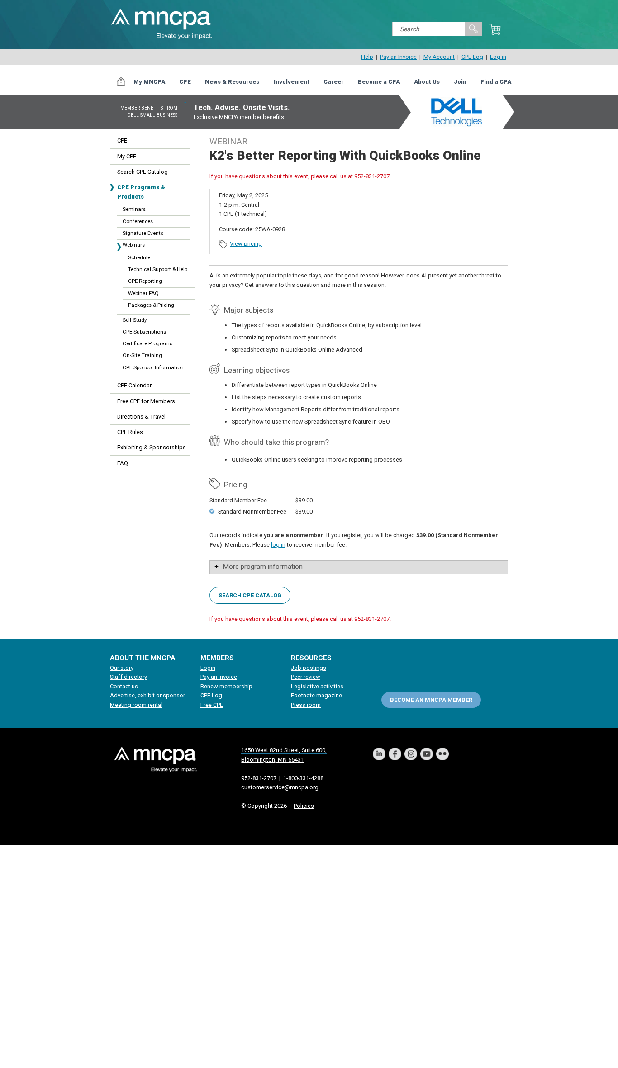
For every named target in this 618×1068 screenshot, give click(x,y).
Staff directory (128, 676)
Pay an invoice (218, 676)
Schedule (139, 257)
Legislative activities (317, 686)
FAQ (122, 463)
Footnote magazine (316, 695)
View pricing (246, 243)
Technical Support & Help (157, 269)
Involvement (291, 81)
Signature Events (143, 233)
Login (207, 667)
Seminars (134, 209)
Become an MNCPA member (431, 699)
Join (460, 81)
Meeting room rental (136, 704)
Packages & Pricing (151, 305)
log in (278, 544)
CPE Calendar (134, 385)
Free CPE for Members (146, 401)
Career (333, 81)
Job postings (308, 667)
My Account (439, 56)
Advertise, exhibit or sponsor (147, 695)
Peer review (305, 676)
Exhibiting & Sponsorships (151, 447)
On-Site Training (142, 355)
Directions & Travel (141, 416)
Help (367, 56)
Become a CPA (379, 81)
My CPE (126, 156)
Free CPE (211, 704)
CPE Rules (130, 432)
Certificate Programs (147, 343)
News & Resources (232, 81)
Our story (121, 667)
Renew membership (226, 686)
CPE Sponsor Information (153, 367)
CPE (185, 81)
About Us (427, 81)
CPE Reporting (145, 281)
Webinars (134, 245)
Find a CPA (495, 81)
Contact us (124, 686)
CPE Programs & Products (141, 192)
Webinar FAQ (143, 293)
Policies (304, 805)
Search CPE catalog (250, 594)
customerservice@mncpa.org (280, 787)
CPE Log (472, 56)
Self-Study (135, 320)
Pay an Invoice (398, 56)
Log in (498, 56)
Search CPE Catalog (142, 171)
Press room (306, 704)
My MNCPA (149, 81)
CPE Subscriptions (144, 332)
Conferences (138, 221)
